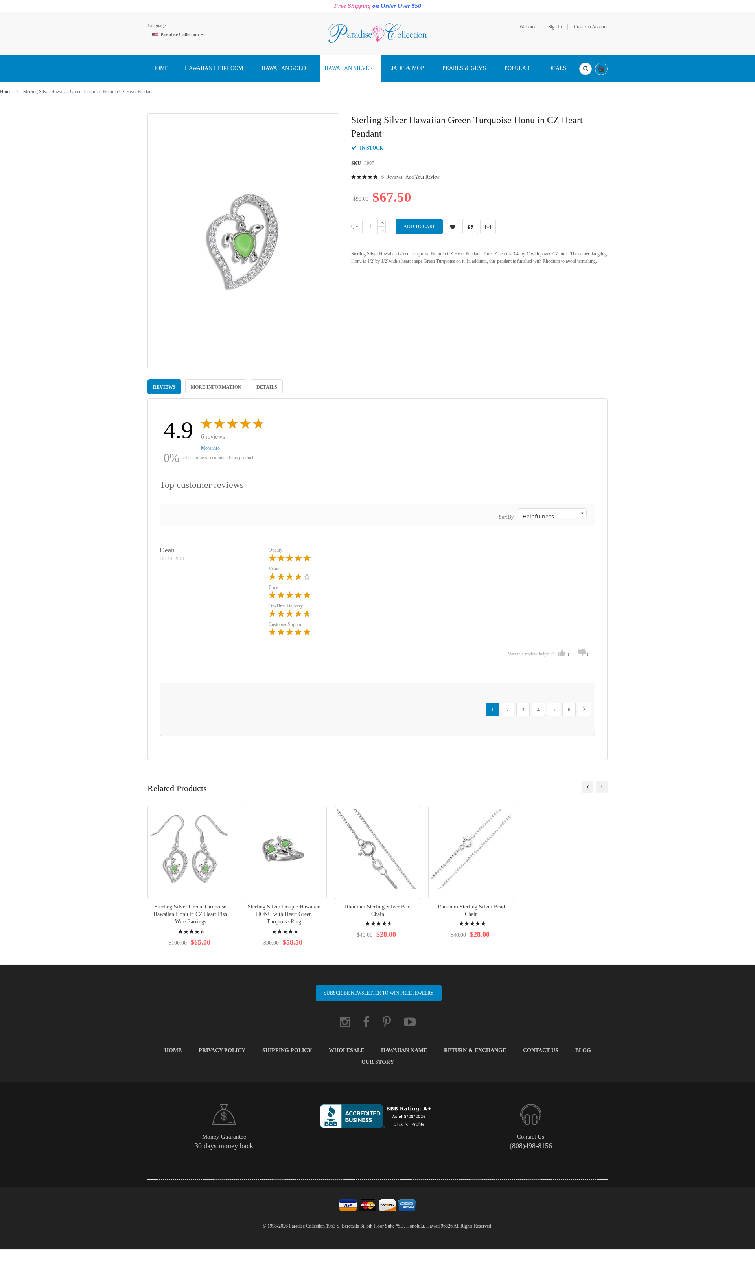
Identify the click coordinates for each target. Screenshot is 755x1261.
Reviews (164, 387)
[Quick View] (190, 852)
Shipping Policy (287, 1050)
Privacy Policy (222, 1050)
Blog (583, 1050)
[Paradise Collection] (377, 32)
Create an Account (591, 27)
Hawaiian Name (404, 1050)
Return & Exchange (475, 1050)
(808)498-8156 (531, 1146)
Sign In (555, 27)
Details (266, 387)
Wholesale (346, 1050)
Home (5, 91)
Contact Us (540, 1050)
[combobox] (585, 69)
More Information (216, 387)
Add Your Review (422, 177)
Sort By (506, 517)
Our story (377, 1062)
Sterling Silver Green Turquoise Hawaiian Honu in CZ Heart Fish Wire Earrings (190, 914)
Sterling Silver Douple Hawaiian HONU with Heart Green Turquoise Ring (284, 914)
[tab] (164, 386)
